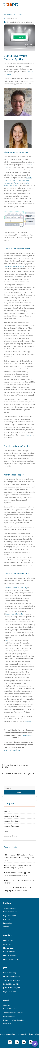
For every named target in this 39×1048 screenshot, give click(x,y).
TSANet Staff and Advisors (13, 1012)
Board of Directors (10, 1009)
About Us (6, 1005)
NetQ (7, 640)
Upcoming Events (10, 836)
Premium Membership (11, 976)
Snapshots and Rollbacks (14, 614)
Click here (29, 435)
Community (7, 944)
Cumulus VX (14, 180)
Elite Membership (9, 973)
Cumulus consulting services (14, 266)
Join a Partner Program (11, 988)
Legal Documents (9, 991)
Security (6, 927)
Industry (7, 811)
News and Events (9, 1016)
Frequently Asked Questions (13, 1020)
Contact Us (7, 1024)
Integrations (7, 923)
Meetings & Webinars (12, 816)
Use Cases (7, 919)
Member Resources (11, 826)
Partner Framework (10, 912)
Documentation (9, 952)
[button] (35, 1044)
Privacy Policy (33, 1034)
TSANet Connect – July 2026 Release (17, 880)
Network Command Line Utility (16, 587)
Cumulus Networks (13, 22)
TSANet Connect (9, 908)
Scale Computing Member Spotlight (15, 766)
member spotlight (27, 22)
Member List (8, 940)
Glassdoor (27, 721)
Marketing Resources (11, 959)
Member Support (9, 955)
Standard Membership (11, 980)
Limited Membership (11, 984)
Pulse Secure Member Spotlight (16, 773)
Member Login (8, 948)
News (6, 831)
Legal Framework (9, 915)
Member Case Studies (14, 15)
